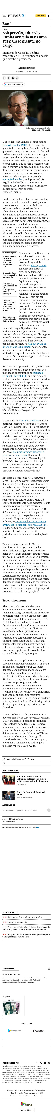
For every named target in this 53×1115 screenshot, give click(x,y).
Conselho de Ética (29, 420)
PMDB (24, 144)
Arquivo (6, 996)
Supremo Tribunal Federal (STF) (22, 374)
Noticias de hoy (38, 1096)
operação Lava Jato (12, 179)
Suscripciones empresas (17, 1096)
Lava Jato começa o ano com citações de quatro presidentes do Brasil (9, 305)
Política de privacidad (16, 1093)
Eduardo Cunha (11, 144)
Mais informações (8, 821)
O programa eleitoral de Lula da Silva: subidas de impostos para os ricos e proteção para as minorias (26, 928)
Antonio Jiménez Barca (25, 798)
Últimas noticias (10, 913)
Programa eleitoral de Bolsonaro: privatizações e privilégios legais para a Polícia (26, 935)
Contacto (10, 1090)
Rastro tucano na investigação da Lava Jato (9, 319)
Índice (31, 1096)
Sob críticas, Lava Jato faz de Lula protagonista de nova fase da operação (9, 289)
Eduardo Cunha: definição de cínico (31, 793)
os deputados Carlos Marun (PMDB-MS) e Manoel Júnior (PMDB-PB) (24, 523)
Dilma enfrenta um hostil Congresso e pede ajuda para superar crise (9, 261)
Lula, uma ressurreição (17, 922)
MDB (35, 810)
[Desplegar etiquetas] (49, 810)
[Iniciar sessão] (49, 16)
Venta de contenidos (20, 1090)
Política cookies (40, 1090)
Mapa (26, 1093)
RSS (27, 1096)
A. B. (18, 784)
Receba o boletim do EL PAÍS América (20, 759)
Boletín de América (11, 975)
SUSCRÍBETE (41, 16)
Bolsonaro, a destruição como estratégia (25, 917)
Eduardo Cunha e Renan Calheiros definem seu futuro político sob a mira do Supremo (32, 779)
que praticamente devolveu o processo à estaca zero (23, 453)
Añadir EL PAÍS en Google (15, 84)
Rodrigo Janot (38, 265)
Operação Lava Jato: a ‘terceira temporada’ (9, 275)
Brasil (6, 23)
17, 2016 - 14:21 (29, 71)
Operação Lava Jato (23, 810)
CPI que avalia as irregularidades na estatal (24, 345)
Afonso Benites (26, 68)
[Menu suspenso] (4, 16)
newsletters (8, 969)
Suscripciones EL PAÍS (35, 1093)
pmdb (4, 29)
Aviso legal (30, 1090)
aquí (37, 827)
